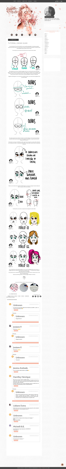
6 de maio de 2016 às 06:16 (34, 425)
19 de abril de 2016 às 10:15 (33, 315)
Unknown (17, 305)
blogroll (30, 1)
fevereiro (46, 39)
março (46, 38)
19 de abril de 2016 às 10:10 (34, 304)
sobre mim (24, 1)
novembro (46, 43)
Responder (16, 330)
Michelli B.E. (18, 426)
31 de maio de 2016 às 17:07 (34, 435)
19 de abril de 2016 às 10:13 (34, 346)
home (15, 1)
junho (45, 33)
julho (45, 49)
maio (45, 35)
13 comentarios (13, 293)
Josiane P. (17, 327)
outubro (46, 45)
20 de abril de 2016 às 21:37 (33, 391)
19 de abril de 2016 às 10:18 (33, 356)
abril (45, 36)
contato (19, 1)
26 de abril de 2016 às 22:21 (34, 414)
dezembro (46, 42)
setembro (46, 46)
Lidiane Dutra (19, 405)
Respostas (14, 313)
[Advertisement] (52, 65)
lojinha (35, 1)
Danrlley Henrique (21, 377)
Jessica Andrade (20, 368)
